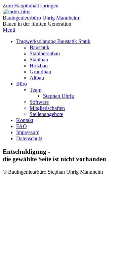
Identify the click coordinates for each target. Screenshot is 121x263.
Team (35, 90)
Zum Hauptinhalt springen (30, 5)
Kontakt (24, 120)
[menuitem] (67, 59)
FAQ (21, 126)
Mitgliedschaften (47, 108)
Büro (21, 84)
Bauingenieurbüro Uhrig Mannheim (41, 18)
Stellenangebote (46, 114)
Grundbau (40, 72)
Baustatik (39, 47)
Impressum (27, 132)
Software (39, 102)
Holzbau (39, 65)
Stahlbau (39, 59)
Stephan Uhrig (58, 96)
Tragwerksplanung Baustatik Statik (53, 41)
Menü (9, 30)
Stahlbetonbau (45, 53)
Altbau (37, 78)
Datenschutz (29, 138)
